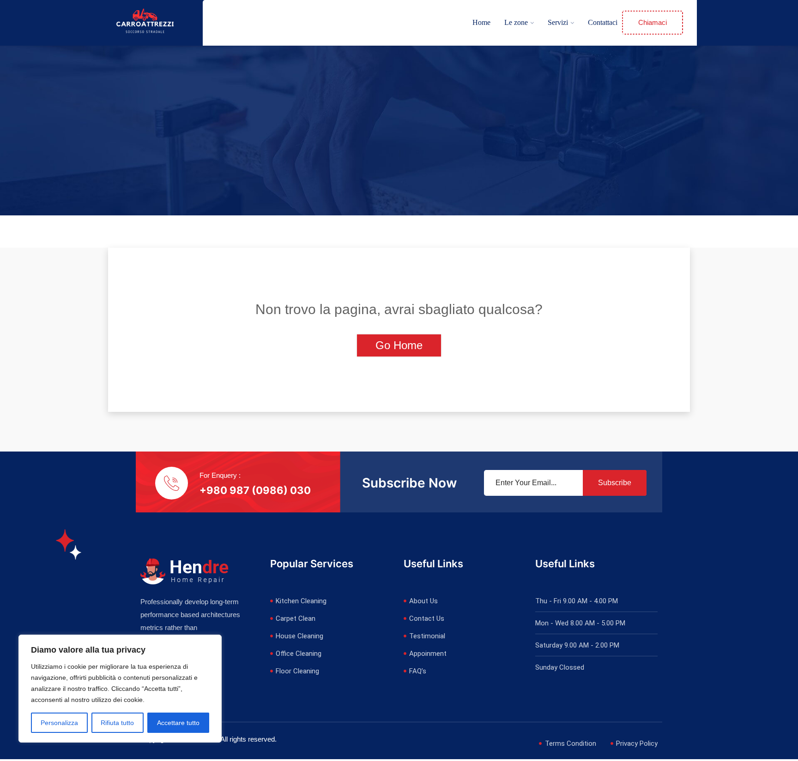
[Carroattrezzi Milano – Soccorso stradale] (145, 22)
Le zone (516, 22)
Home (481, 22)
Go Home (399, 345)
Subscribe (614, 483)
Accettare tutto (178, 722)
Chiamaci (652, 22)
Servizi (558, 22)
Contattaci (602, 22)
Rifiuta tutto (117, 722)
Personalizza (59, 722)
